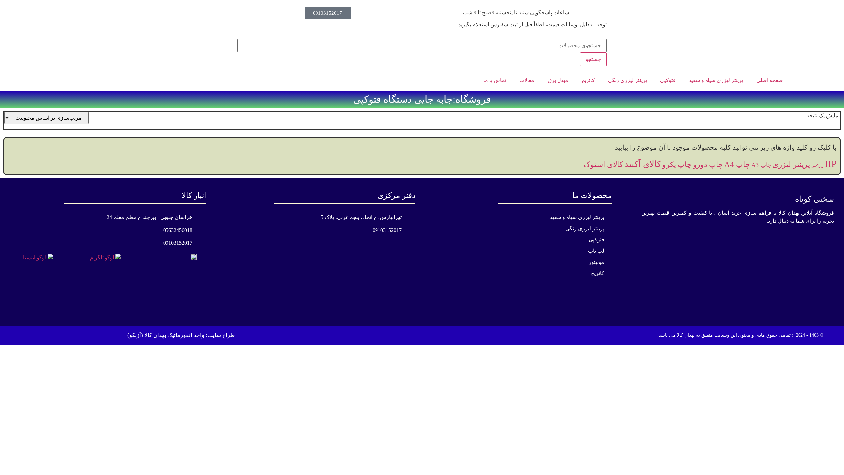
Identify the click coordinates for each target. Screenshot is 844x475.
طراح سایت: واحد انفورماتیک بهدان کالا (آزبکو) (181, 335)
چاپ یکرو (677, 164)
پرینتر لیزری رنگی (627, 80)
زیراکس (817, 166)
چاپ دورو (708, 164)
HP (831, 163)
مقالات (526, 80)
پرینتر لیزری (791, 164)
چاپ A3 (761, 165)
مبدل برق (558, 80)
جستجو (593, 59)
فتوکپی (668, 80)
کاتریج (588, 80)
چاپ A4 (737, 164)
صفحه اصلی (769, 80)
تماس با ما (494, 80)
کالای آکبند (642, 164)
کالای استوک (603, 164)
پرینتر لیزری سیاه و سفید (716, 80)
